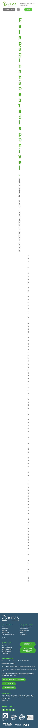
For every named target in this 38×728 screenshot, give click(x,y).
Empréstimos (23, 632)
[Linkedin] (13, 710)
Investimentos (5, 632)
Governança (4, 630)
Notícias (4, 636)
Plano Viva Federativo (7, 649)
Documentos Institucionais (8, 634)
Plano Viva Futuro (6, 646)
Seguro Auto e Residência (26, 627)
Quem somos (5, 627)
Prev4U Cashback (24, 629)
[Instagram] (10, 710)
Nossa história (5, 629)
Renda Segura (23, 634)
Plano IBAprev (5, 653)
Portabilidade (23, 636)
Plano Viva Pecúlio (6, 644)
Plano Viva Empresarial (7, 648)
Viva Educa (4, 638)
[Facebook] (3, 710)
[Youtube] (7, 710)
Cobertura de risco (24, 630)
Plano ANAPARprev (6, 651)
